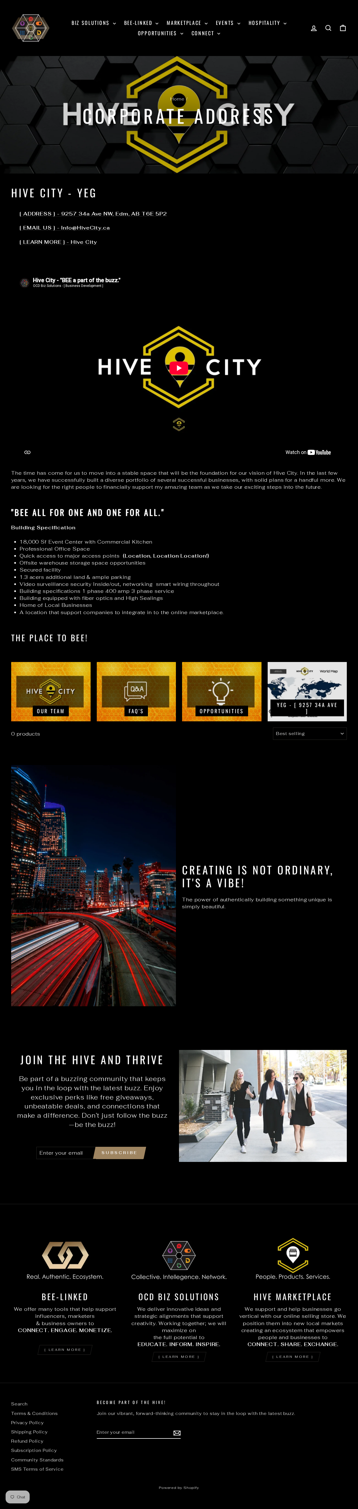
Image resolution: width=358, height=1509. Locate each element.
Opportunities (158, 33)
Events (226, 22)
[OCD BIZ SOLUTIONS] (179, 1255)
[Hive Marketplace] (293, 1255)
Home (177, 99)
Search (19, 1404)
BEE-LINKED (139, 22)
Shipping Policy (29, 1432)
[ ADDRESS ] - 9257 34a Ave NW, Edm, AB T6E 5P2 (93, 213)
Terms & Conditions (34, 1413)
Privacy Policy (27, 1422)
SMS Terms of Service (37, 1469)
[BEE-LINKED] (65, 1255)
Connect (204, 33)
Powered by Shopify (179, 1487)
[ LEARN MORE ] (64, 1349)
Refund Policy (27, 1441)
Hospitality (265, 22)
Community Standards (37, 1460)
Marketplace (185, 22)
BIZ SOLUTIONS (92, 22)
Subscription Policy (34, 1450)
